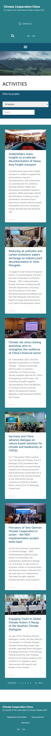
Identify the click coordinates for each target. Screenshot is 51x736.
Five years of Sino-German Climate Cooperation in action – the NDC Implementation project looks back (25, 534)
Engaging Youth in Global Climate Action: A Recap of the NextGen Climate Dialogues (25, 624)
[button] (12, 35)
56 (36, 683)
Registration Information (17, 717)
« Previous (11, 683)
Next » (41, 683)
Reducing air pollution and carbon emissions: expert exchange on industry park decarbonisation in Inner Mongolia (25, 258)
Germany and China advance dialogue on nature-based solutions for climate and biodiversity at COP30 (25, 443)
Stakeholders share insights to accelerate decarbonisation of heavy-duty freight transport (25, 159)
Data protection (37, 717)
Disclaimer (25, 722)
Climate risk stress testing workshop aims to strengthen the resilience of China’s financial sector (25, 347)
